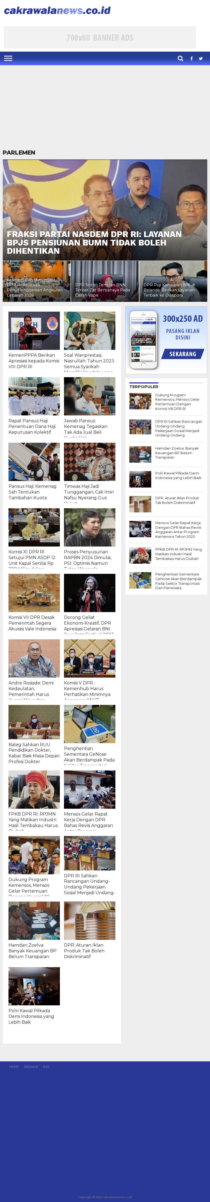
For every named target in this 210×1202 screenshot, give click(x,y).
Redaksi (31, 1067)
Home (14, 1067)
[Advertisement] (105, 107)
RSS (46, 1067)
